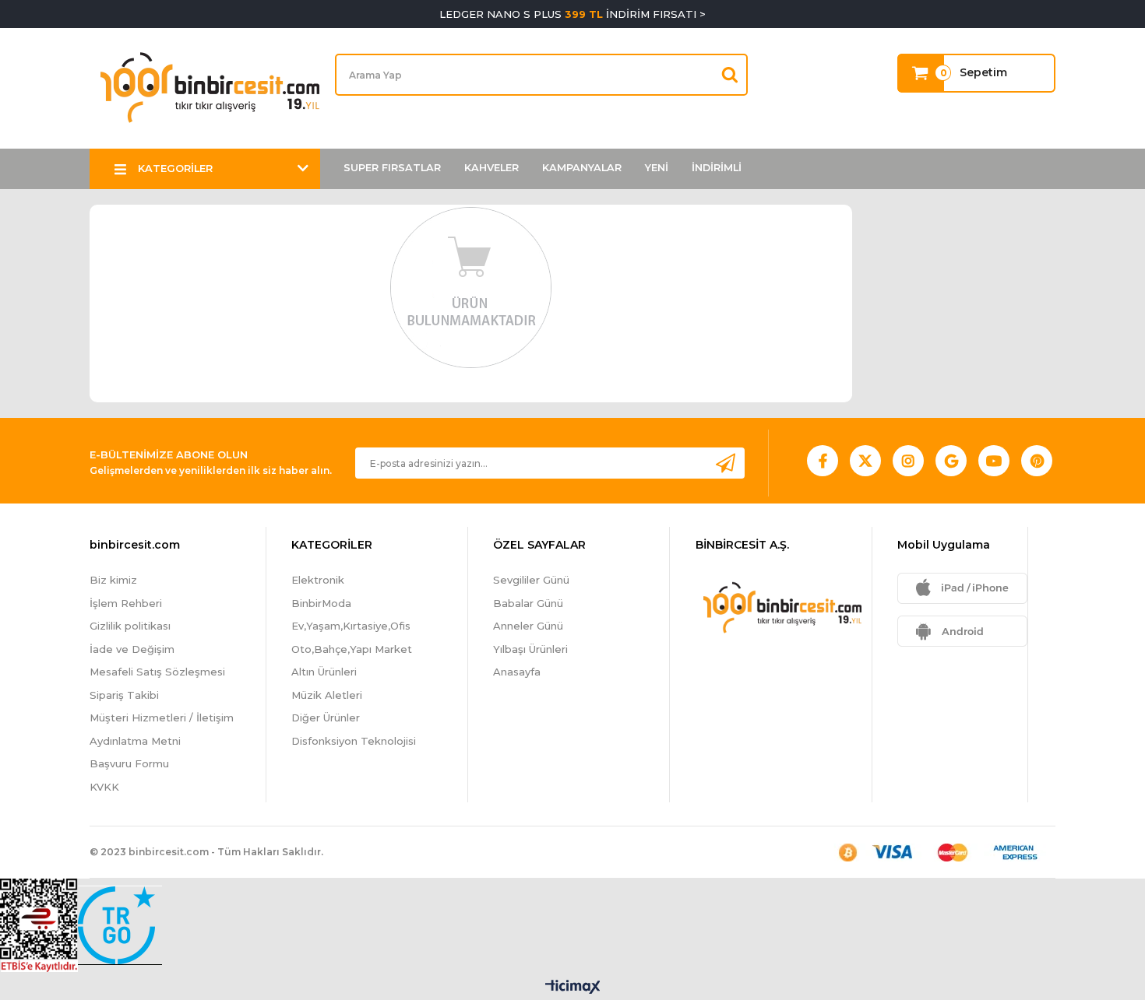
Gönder (725, 462)
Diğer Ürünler (325, 717)
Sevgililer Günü (531, 580)
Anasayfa (517, 671)
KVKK (104, 787)
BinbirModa (321, 603)
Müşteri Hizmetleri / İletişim (162, 717)
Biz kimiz (113, 580)
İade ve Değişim (132, 649)
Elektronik (317, 580)
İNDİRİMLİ (717, 168)
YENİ (656, 168)
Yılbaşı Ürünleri (530, 649)
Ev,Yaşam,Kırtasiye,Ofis (350, 625)
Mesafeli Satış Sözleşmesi (157, 671)
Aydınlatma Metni (135, 741)
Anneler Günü (528, 625)
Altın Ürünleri (324, 671)
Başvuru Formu (129, 763)
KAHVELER (491, 168)
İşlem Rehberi (126, 603)
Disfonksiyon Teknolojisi (353, 741)
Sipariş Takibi (124, 695)
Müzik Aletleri (326, 695)
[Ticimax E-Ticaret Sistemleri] (573, 988)
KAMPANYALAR (582, 168)
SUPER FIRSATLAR (392, 168)
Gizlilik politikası (130, 625)
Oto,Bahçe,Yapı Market (351, 649)
